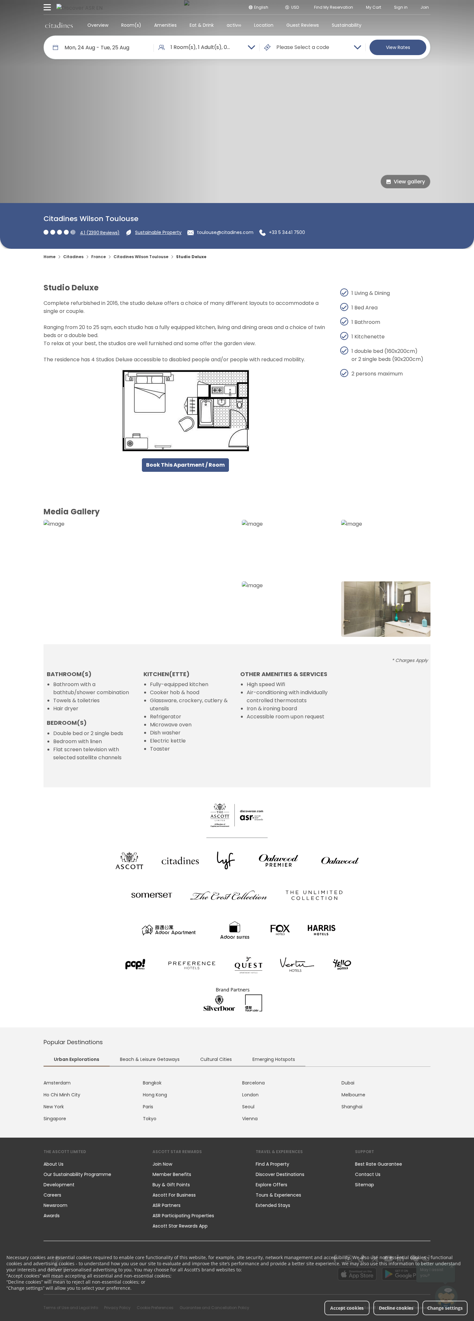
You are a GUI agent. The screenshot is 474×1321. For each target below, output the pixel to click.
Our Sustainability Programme (77, 1174)
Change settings (445, 1308)
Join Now (162, 1164)
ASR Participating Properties (183, 1215)
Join (424, 7)
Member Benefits (172, 1174)
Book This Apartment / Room (185, 465)
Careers (52, 1195)
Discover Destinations (280, 1174)
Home (49, 256)
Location (263, 25)
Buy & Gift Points (171, 1184)
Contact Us (367, 1174)
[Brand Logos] (129, 860)
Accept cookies (347, 1308)
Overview (97, 25)
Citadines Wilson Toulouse (141, 256)
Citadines (73, 256)
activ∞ (234, 25)
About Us (54, 1164)
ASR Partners (167, 1205)
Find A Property (272, 1164)
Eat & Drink (202, 25)
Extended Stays (273, 1205)
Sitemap (364, 1184)
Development (59, 1184)
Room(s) (131, 25)
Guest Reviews (302, 25)
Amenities (165, 25)
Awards (52, 1215)
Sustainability (346, 25)
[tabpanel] (237, 1100)
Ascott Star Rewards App (180, 1226)
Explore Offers (271, 1184)
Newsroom (55, 1205)
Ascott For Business (174, 1195)
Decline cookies (396, 1308)
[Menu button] (47, 7)
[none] (92, 1164)
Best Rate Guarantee (378, 1164)
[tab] (77, 1060)
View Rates (398, 47)
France (98, 256)
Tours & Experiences (279, 1195)
